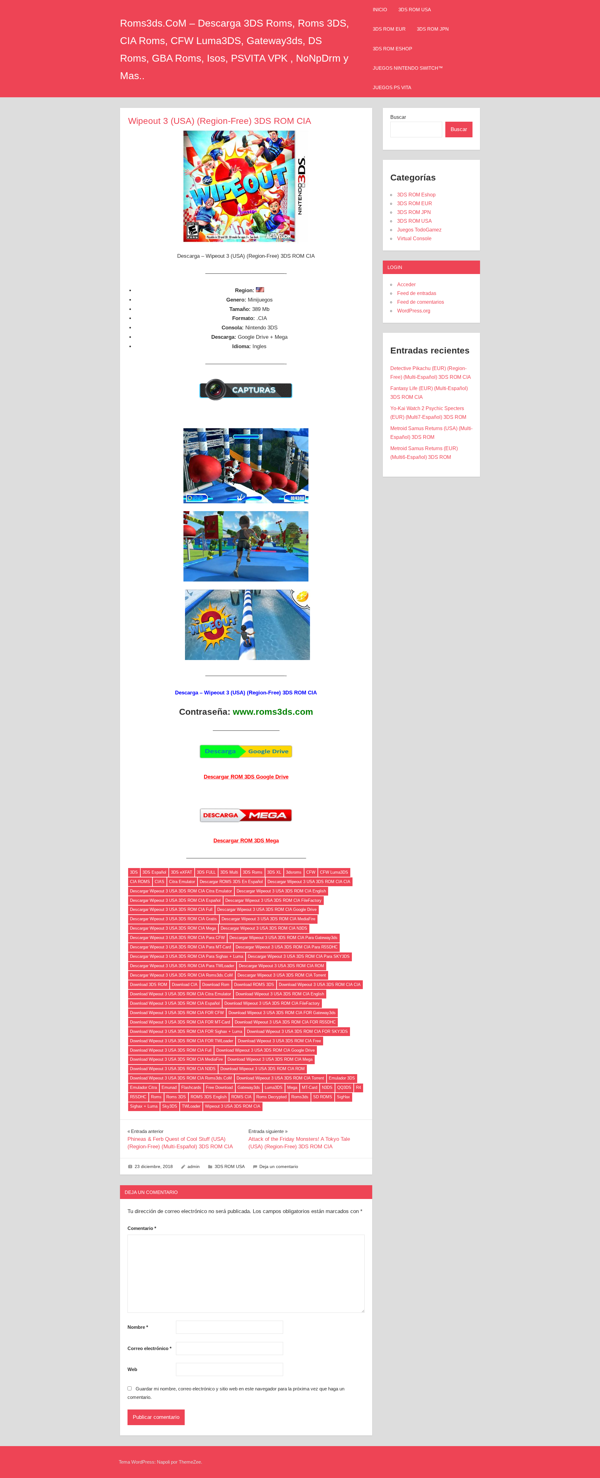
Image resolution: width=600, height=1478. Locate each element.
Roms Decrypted (271, 1097)
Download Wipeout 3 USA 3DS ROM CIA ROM (262, 1068)
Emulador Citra (143, 1087)
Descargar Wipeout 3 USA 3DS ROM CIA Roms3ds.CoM (181, 975)
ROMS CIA (241, 1097)
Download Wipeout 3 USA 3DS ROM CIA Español (175, 1003)
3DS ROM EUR (389, 29)
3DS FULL (206, 872)
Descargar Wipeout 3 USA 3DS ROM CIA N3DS (264, 928)
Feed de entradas (416, 293)
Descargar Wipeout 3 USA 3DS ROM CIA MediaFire (268, 919)
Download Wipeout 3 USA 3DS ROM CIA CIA (320, 984)
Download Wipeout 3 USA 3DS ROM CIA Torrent (280, 1078)
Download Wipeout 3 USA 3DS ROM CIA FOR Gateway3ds (282, 1012)
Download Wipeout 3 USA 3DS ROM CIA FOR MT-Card (180, 1022)
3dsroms (294, 872)
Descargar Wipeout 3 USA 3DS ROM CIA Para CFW (177, 937)
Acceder (406, 284)
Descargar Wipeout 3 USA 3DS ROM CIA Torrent (282, 975)
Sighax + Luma (144, 1106)
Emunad (169, 1087)
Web (132, 1369)
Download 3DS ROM (148, 984)
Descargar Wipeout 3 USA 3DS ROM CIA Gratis (173, 919)
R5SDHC (138, 1097)
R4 (358, 1087)
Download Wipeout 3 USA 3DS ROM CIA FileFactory (272, 1003)
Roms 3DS (176, 1097)
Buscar (398, 117)
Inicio (380, 9)
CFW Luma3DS (334, 872)
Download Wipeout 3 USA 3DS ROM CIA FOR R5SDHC (285, 1022)
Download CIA (185, 984)
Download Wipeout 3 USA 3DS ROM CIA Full (171, 1050)
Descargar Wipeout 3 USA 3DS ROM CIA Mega (173, 928)
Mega (292, 1087)
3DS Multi (229, 872)
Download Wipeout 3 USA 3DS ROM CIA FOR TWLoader (181, 1041)
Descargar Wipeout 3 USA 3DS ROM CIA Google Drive (267, 909)
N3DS (327, 1087)
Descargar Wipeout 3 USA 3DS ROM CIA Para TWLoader (182, 965)
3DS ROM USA (414, 9)
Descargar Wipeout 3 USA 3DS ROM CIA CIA (309, 881)
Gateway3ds (249, 1087)
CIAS (159, 881)
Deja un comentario (278, 1166)
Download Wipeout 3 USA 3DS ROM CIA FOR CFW (177, 1012)
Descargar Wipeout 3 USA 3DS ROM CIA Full (171, 909)
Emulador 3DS (342, 1078)
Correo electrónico (150, 1348)
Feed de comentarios (420, 302)
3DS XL (274, 872)
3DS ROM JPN (433, 29)
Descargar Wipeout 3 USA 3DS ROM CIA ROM (281, 965)
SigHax (343, 1097)
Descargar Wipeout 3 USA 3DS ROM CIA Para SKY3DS (299, 956)
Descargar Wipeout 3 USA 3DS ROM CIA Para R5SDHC (287, 947)
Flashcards (191, 1087)
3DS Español (154, 872)
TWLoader (191, 1106)
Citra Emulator (182, 881)
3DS (134, 872)
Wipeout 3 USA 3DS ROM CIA (232, 1106)
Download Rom (215, 984)
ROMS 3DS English (209, 1097)
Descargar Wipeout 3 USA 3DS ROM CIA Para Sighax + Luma (186, 956)
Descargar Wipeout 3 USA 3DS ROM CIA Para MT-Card (180, 947)
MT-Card (309, 1087)
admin (194, 1166)
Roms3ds (299, 1097)
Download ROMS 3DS (254, 984)
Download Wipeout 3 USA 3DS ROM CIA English (280, 994)
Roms (156, 1097)
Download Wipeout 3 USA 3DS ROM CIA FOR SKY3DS (297, 1031)
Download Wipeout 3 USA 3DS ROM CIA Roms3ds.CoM (181, 1078)
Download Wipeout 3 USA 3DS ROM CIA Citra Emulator (180, 994)
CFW (310, 872)
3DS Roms (252, 872)
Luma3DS (273, 1087)
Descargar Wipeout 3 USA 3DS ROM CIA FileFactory (273, 900)
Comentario (142, 1228)
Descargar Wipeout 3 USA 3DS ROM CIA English (281, 891)
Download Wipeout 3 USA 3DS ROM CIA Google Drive (265, 1050)
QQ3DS (344, 1087)
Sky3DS (169, 1106)
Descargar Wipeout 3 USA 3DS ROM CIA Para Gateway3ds (283, 937)
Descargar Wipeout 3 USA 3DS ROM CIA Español (175, 900)
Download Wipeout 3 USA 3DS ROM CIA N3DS (173, 1068)
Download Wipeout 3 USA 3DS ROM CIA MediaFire (176, 1059)
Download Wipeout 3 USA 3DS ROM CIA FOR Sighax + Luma (186, 1031)
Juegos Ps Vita (392, 87)
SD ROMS (322, 1097)
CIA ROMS (140, 881)
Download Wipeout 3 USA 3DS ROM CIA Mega (270, 1059)
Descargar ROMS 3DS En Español (231, 881)
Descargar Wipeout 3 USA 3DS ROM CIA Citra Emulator (181, 891)
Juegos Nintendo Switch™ (408, 68)
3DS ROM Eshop (392, 48)
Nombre (138, 1327)
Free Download (219, 1087)
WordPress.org (413, 310)
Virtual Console (414, 238)
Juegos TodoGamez (419, 229)
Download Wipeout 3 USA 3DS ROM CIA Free (279, 1041)
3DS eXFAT (181, 872)
